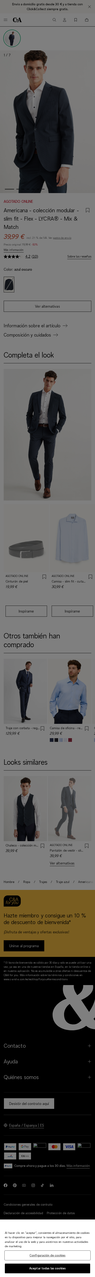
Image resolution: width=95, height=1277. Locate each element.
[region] (47, 1248)
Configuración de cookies (47, 1255)
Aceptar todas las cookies (47, 1268)
